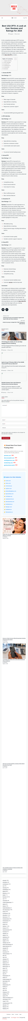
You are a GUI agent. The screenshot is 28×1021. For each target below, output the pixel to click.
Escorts (4, 922)
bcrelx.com (8, 480)
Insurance (5, 951)
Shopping (5, 992)
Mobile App (5, 964)
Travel (4, 1001)
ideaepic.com (9, 506)
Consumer (5, 900)
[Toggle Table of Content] (14, 59)
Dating (4, 904)
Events (4, 924)
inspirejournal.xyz (10, 499)
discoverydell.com (9, 458)
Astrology (5, 887)
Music (4, 968)
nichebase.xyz (9, 496)
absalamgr (4, 350)
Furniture (5, 931)
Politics (4, 977)
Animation (5, 882)
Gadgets (4, 933)
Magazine (5, 961)
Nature (4, 970)
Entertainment (6, 918)
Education (5, 915)
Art (3, 885)
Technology (5, 999)
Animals (4, 880)
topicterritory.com (9, 493)
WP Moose (4, 1018)
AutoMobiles (5, 889)
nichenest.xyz (9, 485)
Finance (4, 928)
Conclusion (5, 68)
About (13, 1014)
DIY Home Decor (6, 909)
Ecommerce (5, 913)
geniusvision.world (9, 465)
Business (5, 896)
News (4, 972)
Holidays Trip (5, 942)
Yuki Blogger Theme (15, 1017)
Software (5, 994)
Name (3, 420)
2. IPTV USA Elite (7, 62)
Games (4, 935)
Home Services (6, 946)
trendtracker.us (9, 504)
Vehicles (4, 1004)
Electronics (5, 917)
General (4, 939)
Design (4, 906)
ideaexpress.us (9, 512)
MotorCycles (5, 966)
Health (4, 940)
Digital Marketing (6, 907)
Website (4, 427)
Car (3, 898)
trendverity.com (8, 462)
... (11, 347)
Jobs (3, 955)
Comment (4, 405)
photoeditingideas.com (11, 491)
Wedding (5, 1008)
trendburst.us (9, 509)
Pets (3, 973)
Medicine (5, 962)
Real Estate (5, 981)
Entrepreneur (6, 920)
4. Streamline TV (6, 65)
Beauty (4, 891)
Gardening (5, 937)
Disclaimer (9, 1014)
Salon (4, 988)
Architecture (5, 884)
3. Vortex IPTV (6, 64)
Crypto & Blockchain (7, 902)
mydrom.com (9, 488)
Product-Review (6, 979)
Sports (4, 995)
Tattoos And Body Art (7, 997)
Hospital (4, 948)
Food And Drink (6, 929)
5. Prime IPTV (6, 67)
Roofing (4, 986)
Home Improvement (7, 944)
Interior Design (6, 953)
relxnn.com (8, 483)
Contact (16, 1014)
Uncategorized (6, 1003)
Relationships (6, 984)
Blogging (5, 893)
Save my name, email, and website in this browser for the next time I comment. (13, 433)
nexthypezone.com (9, 460)
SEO (3, 990)
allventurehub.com (10, 501)
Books (4, 895)
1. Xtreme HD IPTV (7, 60)
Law (3, 957)
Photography (5, 975)
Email (3, 423)
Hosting (4, 950)
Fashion (4, 926)
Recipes (4, 983)
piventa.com (7, 455)
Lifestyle (4, 959)
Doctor (4, 911)
